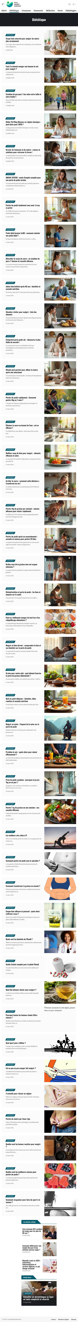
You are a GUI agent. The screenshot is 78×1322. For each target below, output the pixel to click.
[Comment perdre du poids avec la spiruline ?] (60, 863)
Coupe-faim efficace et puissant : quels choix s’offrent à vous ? (23, 912)
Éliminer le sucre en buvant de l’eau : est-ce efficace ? (22, 426)
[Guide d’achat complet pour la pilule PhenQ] (60, 967)
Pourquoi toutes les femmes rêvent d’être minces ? (21, 1016)
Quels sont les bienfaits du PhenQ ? (19, 939)
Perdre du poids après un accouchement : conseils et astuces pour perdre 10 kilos (22, 537)
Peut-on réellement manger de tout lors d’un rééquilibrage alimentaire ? (23, 618)
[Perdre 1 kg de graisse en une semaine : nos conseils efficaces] (60, 811)
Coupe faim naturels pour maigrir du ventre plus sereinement (22, 39)
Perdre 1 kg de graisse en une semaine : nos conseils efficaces (22, 808)
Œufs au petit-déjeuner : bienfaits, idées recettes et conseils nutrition (21, 700)
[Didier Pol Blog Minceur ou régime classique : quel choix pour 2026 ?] (60, 125)
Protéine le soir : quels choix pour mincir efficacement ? (21, 753)
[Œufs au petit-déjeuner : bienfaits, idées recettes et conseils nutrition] (60, 701)
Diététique (10, 35)
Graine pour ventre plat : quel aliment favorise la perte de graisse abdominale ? (23, 674)
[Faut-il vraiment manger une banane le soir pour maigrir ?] (60, 70)
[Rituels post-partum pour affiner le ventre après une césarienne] (60, 373)
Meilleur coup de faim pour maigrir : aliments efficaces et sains (23, 454)
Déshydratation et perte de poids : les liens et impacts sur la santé (23, 593)
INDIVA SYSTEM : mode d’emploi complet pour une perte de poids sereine (23, 178)
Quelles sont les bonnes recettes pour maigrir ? (23, 1145)
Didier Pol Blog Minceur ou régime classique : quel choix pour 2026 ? (23, 123)
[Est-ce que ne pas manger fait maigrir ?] (60, 1071)
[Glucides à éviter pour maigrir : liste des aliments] (60, 315)
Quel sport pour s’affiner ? (16, 1042)
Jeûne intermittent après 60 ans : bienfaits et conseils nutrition (23, 287)
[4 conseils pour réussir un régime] (60, 1096)
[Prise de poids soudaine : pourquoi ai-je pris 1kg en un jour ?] (60, 783)
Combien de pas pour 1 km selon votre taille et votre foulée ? (23, 95)
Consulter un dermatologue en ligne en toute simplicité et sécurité (38, 1298)
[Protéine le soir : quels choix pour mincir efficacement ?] (60, 755)
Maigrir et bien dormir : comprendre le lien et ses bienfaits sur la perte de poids (23, 646)
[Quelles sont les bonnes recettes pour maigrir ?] (60, 1148)
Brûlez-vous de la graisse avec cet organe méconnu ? (21, 565)
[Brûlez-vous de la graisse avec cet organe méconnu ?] (60, 568)
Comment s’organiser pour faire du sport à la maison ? (23, 1201)
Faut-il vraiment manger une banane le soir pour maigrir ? (22, 67)
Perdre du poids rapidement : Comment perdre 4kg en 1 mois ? (21, 398)
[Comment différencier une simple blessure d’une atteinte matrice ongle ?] (50, 1249)
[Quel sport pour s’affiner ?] (60, 1045)
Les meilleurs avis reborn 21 (16, 835)
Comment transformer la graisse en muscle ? (23, 886)
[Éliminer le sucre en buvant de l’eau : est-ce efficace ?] (60, 429)
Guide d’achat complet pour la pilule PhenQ (22, 964)
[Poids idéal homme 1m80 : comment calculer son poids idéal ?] (60, 236)
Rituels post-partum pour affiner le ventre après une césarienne (22, 371)
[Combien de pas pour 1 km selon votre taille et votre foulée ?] (60, 98)
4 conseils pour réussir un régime (18, 1093)
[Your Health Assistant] (13, 4)
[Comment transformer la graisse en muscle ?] (60, 889)
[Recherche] (69, 4)
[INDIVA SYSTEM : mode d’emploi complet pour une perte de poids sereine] (60, 181)
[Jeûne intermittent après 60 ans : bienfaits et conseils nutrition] (60, 289)
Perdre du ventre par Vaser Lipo (18, 1118)
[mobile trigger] (3, 4)
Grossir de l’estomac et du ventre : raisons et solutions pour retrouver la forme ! (23, 151)
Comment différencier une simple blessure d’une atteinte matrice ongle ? (31, 1247)
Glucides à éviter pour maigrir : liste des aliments (21, 313)
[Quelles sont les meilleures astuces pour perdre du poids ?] (60, 1175)
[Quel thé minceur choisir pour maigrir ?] (60, 992)
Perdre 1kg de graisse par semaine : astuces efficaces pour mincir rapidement (22, 510)
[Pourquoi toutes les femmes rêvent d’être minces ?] (60, 1019)
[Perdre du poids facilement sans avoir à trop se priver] (60, 209)
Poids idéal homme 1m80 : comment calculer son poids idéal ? (23, 234)
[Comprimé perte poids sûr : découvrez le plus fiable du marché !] (60, 344)
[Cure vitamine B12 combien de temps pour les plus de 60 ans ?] (50, 1232)
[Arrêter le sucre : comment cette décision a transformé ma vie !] (60, 484)
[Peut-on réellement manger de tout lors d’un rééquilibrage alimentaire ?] (60, 621)
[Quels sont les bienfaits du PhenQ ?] (60, 942)
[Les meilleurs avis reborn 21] (60, 838)
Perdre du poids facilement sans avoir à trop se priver (23, 206)
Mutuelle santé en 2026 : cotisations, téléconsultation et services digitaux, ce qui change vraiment (31, 1264)
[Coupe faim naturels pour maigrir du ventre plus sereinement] (60, 42)
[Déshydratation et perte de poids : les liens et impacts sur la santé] (60, 595)
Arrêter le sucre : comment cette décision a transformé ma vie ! (22, 482)
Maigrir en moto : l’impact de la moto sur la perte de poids (22, 725)
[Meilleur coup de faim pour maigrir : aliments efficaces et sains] (60, 457)
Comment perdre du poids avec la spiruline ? (23, 860)
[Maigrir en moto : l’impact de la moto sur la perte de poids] (60, 728)
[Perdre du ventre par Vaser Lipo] (60, 1121)
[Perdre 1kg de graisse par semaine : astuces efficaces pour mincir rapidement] (60, 512)
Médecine (28, 1293)
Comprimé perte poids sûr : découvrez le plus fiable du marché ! (23, 341)
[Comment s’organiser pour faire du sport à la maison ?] (60, 1203)
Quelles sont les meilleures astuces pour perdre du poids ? (21, 1173)
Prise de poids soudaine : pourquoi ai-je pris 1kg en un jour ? (22, 781)
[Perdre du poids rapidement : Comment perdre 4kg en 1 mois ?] (60, 401)
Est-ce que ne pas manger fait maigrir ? (21, 1068)
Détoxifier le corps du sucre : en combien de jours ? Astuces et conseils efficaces (23, 260)
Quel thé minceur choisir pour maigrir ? (21, 989)
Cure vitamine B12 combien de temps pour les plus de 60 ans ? (32, 1231)
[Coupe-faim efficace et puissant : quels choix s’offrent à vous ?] (60, 915)
